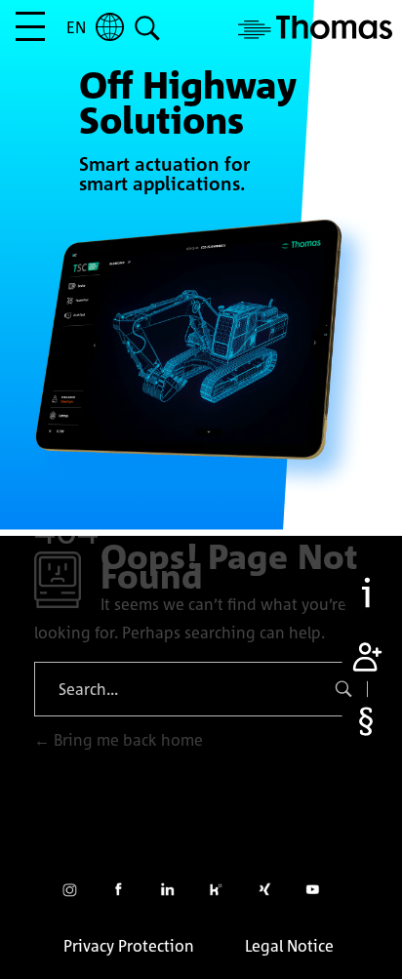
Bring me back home (126, 740)
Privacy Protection (128, 946)
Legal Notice (289, 946)
